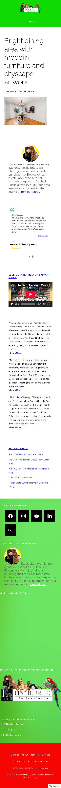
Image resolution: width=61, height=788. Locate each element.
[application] (30, 294)
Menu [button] (33, 22)
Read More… (38, 584)
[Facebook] (10, 516)
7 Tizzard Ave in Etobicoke (21, 477)
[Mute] (44, 303)
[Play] (12, 303)
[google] (10, 530)
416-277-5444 (9, 729)
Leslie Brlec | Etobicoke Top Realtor (30, 8)
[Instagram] (23, 516)
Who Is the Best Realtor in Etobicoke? (26, 454)
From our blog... (30, 191)
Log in (35, 778)
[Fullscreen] (48, 303)
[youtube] (36, 516)
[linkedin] (49, 516)
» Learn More (19, 353)
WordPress (27, 778)
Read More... (43, 236)
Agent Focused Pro (28, 775)
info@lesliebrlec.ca (11, 735)
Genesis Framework (46, 775)
